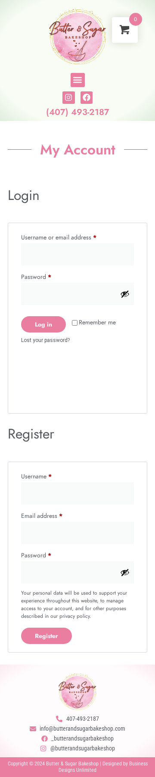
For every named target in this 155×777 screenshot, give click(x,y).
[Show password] (125, 294)
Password (47, 276)
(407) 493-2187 (77, 112)
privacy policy (74, 616)
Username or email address (70, 236)
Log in (43, 324)
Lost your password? (45, 340)
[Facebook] (87, 97)
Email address (53, 515)
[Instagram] (68, 97)
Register (46, 636)
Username (47, 475)
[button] (78, 80)
